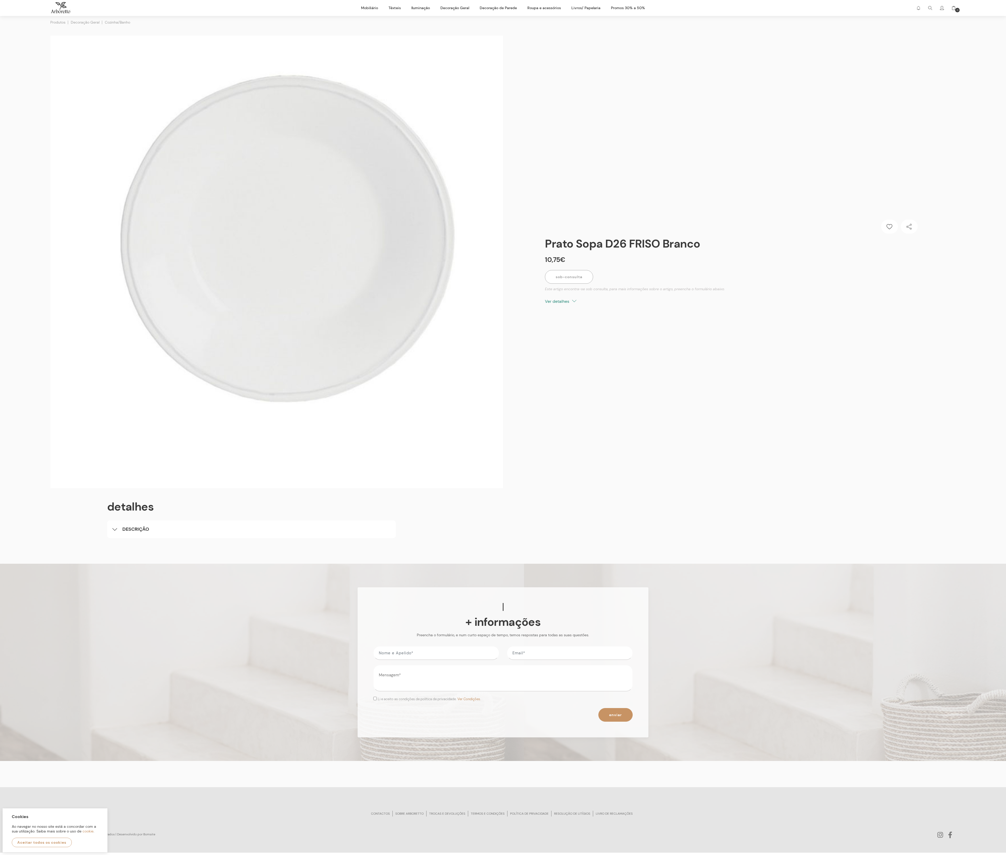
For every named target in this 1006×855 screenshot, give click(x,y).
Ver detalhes (557, 301)
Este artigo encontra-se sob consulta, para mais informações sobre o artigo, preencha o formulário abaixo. (635, 289)
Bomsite (149, 834)
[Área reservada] (942, 8)
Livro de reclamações (614, 814)
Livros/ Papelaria (585, 8)
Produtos (57, 22)
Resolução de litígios (572, 814)
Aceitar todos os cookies (41, 842)
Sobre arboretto (409, 814)
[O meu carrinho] (952, 8)
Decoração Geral (85, 22)
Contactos (380, 814)
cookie (88, 831)
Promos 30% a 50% (628, 8)
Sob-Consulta (569, 277)
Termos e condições (488, 814)
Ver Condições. (469, 699)
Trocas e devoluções (447, 814)
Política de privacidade (529, 814)
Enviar (615, 714)
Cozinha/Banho (117, 22)
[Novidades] (918, 8)
